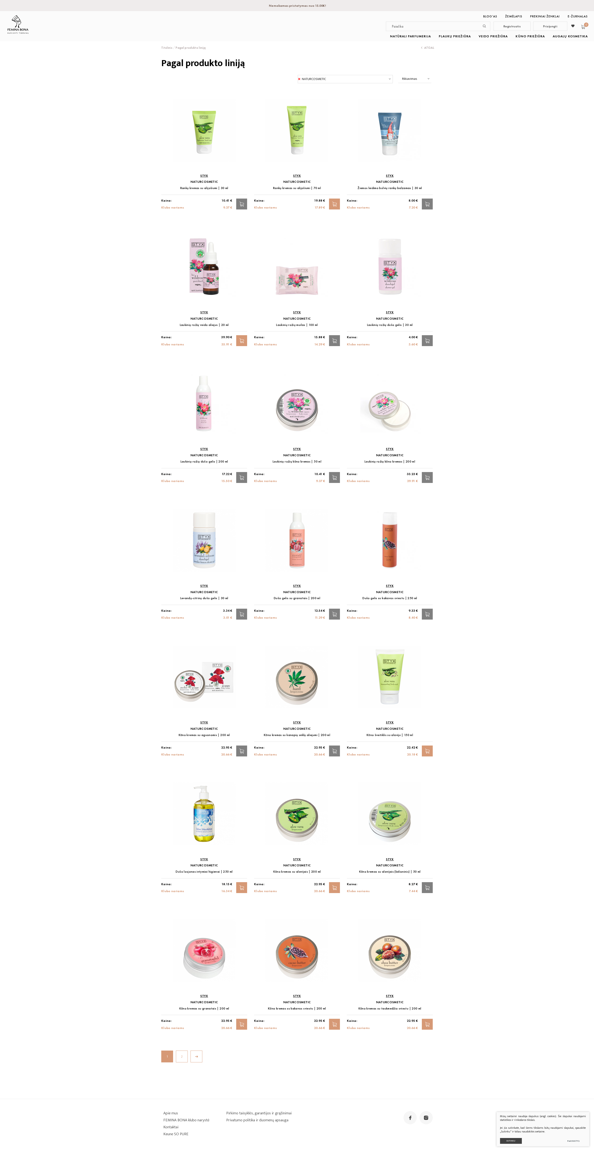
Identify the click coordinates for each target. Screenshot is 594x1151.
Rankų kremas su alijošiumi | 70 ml (297, 188)
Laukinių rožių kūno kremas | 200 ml (390, 461)
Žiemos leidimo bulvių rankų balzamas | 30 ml (390, 188)
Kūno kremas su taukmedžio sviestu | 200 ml (389, 1008)
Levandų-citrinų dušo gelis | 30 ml (204, 598)
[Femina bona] (18, 24)
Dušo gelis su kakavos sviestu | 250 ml (389, 598)
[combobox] (345, 79)
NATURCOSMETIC (204, 182)
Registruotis (512, 26)
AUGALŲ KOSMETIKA (570, 36)
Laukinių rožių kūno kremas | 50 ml (297, 461)
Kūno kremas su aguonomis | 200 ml (204, 735)
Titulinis (166, 47)
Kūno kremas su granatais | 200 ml (204, 1008)
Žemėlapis (513, 16)
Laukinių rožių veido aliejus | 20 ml (204, 325)
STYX (204, 176)
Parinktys (573, 1141)
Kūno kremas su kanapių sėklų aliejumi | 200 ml (297, 735)
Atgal (429, 47)
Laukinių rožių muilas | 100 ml (297, 325)
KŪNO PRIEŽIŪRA (530, 36)
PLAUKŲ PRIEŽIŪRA (455, 36)
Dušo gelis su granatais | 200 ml (297, 598)
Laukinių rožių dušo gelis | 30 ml (390, 325)
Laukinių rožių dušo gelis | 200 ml (204, 461)
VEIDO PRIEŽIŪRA (493, 36)
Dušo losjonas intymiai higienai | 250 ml (204, 872)
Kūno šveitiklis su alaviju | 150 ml (390, 735)
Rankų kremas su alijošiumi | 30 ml (204, 188)
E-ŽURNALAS (578, 16)
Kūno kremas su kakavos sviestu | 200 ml (297, 1008)
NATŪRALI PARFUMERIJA (410, 36)
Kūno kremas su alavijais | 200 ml (297, 872)
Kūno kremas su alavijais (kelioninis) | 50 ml (390, 872)
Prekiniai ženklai (545, 16)
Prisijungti (550, 26)
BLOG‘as (490, 16)
